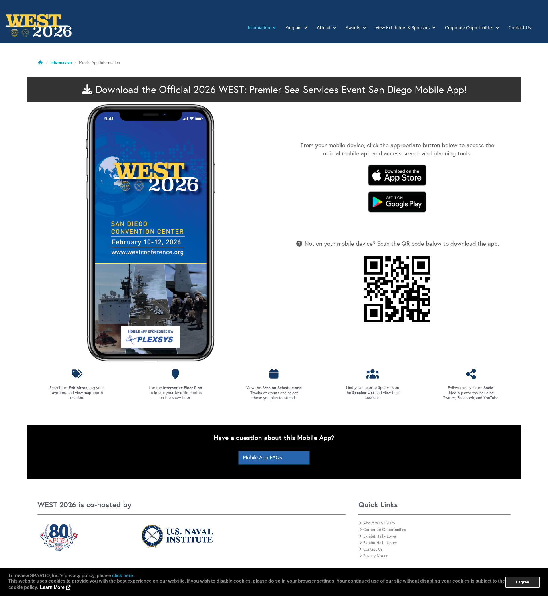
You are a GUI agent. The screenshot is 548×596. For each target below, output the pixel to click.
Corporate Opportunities (469, 27)
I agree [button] (522, 582)
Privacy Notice (375, 555)
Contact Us (520, 27)
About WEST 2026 (379, 523)
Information (259, 27)
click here (122, 575)
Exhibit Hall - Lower (380, 536)
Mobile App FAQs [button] (262, 457)
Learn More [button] (52, 587)
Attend (323, 27)
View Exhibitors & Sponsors (403, 27)
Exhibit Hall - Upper (380, 542)
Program (293, 27)
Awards (353, 27)
